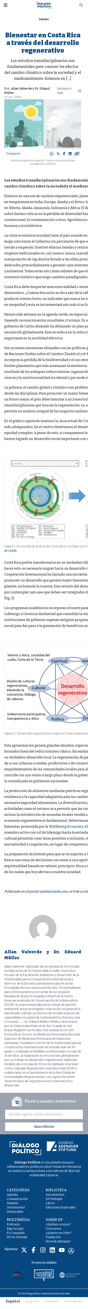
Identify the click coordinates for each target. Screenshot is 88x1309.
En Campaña (16, 1233)
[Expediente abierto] (69, 1275)
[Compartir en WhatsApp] (52, 154)
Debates (44, 19)
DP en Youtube (17, 1237)
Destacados (15, 1211)
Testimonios (16, 1207)
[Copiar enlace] (76, 153)
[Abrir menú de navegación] (5, 5)
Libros (50, 1203)
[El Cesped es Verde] (44, 1275)
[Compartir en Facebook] (64, 153)
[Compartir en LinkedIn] (70, 153)
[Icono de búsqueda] (81, 5)
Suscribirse (44, 1127)
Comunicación (17, 1199)
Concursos (53, 1228)
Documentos (55, 1195)
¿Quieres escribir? (59, 1233)
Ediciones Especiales (61, 1207)
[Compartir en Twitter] (58, 153)
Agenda (12, 1195)
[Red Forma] (18, 1275)
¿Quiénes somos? (58, 1224)
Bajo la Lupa (15, 1228)
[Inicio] (44, 5)
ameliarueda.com (54, 891)
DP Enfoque (54, 1199)
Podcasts (13, 1224)
